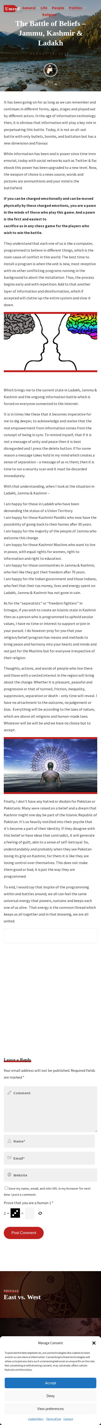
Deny (51, 1396)
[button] (94, 1343)
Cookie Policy (36, 1419)
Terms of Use (53, 1419)
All (55, 84)
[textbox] (50, 935)
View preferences (50, 1409)
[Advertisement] (50, 997)
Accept (50, 1383)
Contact (68, 1419)
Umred (12, 8)
